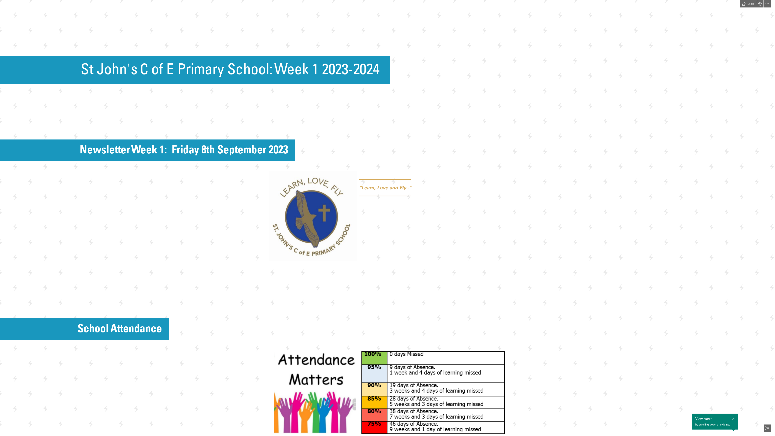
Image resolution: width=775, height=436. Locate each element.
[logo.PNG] (312, 216)
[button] (748, 3)
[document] (387, 218)
